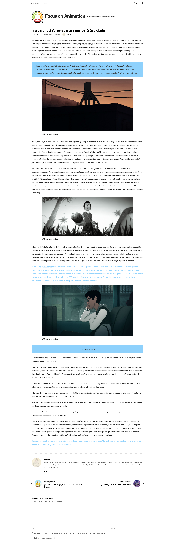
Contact (44, 3)
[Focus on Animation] (37, 17)
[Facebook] (134, 3)
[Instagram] (47, 471)
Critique (37, 34)
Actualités (35, 3)
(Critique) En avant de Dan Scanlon (116, 485)
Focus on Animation (65, 16)
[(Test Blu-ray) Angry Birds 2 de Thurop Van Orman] (38, 483)
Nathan (68, 34)
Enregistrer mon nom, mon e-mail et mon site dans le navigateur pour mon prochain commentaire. (70, 533)
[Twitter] (137, 3)
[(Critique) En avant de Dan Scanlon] (136, 483)
